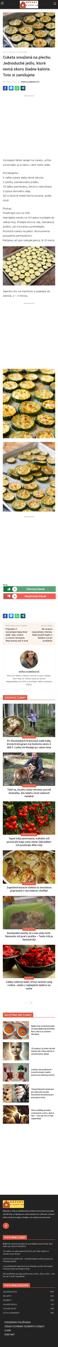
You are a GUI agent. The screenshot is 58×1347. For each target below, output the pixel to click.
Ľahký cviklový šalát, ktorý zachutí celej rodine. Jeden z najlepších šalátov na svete (29, 985)
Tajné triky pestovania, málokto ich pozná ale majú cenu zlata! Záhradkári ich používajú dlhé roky (29, 842)
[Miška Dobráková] (29, 659)
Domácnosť (29, 929)
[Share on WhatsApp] (17, 88)
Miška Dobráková (30, 82)
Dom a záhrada (29, 834)
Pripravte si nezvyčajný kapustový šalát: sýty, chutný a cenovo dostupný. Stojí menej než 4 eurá (17, 635)
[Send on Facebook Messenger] (11, 88)
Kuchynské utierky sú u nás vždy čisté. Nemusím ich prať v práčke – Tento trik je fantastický (29, 936)
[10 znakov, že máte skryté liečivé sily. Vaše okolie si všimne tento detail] (16, 1051)
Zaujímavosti (29, 737)
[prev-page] (26, 1003)
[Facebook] (6, 1226)
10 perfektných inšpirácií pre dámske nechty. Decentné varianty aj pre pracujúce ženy (28, 1267)
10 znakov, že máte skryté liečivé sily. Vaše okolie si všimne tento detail (43, 1051)
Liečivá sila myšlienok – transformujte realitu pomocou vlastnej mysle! (42, 1072)
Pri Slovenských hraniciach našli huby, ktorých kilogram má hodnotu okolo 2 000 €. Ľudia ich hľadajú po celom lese (29, 744)
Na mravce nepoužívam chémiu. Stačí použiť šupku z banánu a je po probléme (42, 635)
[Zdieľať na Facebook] (5, 88)
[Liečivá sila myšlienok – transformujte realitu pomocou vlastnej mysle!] (16, 1072)
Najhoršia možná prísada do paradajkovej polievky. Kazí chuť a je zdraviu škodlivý (28, 1244)
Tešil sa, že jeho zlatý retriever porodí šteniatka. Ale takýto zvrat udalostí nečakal (29, 793)
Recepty (12, 52)
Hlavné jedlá (22, 52)
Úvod (5, 52)
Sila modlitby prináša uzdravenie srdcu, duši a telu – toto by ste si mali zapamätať (29, 1275)
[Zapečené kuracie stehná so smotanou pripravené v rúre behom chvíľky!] (29, 867)
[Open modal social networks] (23, 88)
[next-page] (31, 1003)
